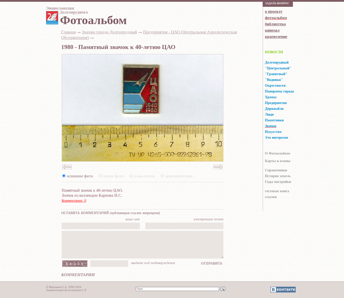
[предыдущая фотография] (67, 171)
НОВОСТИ (274, 52)
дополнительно (179, 176)
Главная (68, 32)
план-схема (144, 176)
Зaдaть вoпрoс (277, 3)
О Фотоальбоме (277, 153)
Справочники (276, 170)
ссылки (271, 197)
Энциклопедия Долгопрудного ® (66, 289)
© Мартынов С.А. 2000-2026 (63, 286)
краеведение (276, 36)
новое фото (114, 176)
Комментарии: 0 (74, 201)
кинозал (272, 30)
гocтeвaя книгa (277, 191)
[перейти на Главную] (66, 12)
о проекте (273, 11)
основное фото (80, 176)
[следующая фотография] (218, 171)
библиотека (275, 24)
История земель (278, 176)
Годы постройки (278, 182)
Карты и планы (277, 161)
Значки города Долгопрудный (109, 32)
